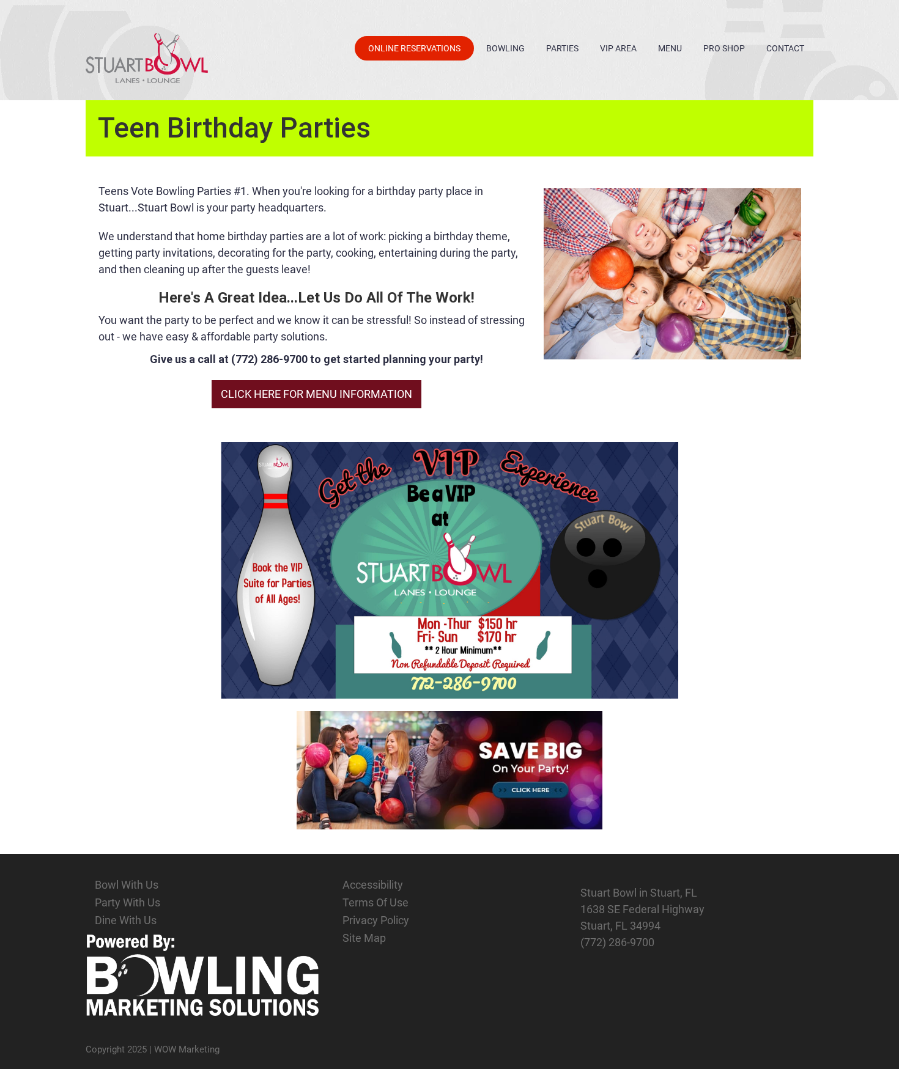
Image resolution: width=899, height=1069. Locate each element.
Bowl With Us (126, 884)
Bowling (505, 48)
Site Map (364, 937)
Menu (670, 48)
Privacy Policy (375, 920)
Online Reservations (414, 48)
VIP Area (618, 48)
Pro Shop (724, 48)
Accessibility (372, 884)
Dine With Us (126, 920)
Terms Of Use (375, 902)
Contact (785, 48)
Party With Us (127, 902)
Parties (562, 48)
